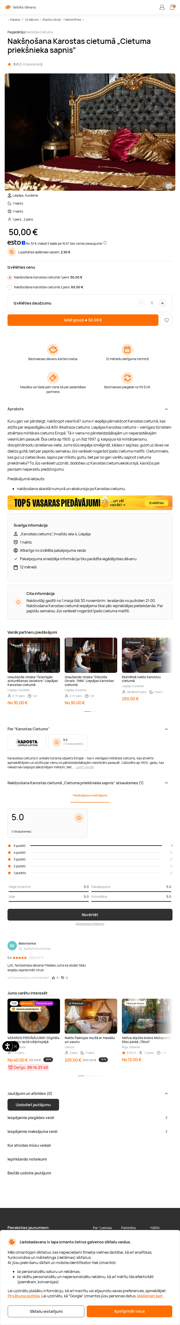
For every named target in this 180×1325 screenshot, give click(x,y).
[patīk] (166, 320)
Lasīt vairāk (85, 767)
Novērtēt (90, 914)
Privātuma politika (24, 1295)
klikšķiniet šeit (150, 1295)
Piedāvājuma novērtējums (90, 795)
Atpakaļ (15, 20)
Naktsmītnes (73, 20)
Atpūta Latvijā (51, 20)
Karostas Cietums (39, 32)
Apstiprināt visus (129, 1311)
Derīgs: (20, 1067)
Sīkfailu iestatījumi (46, 1311)
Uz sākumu (32, 20)
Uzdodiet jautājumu (33, 1104)
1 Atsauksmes (31, 64)
